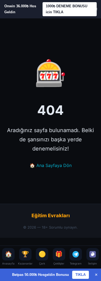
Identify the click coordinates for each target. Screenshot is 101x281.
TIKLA (80, 275)
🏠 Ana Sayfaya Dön (51, 165)
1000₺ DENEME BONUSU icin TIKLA (66, 9)
